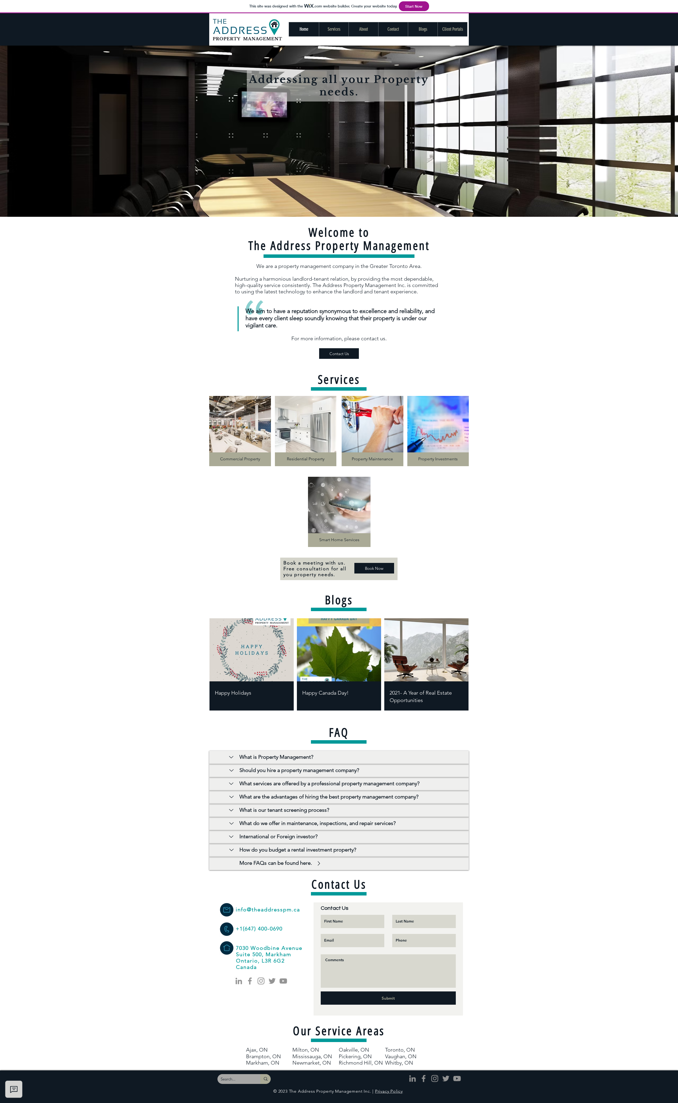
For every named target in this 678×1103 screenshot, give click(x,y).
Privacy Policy (389, 1091)
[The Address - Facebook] (250, 981)
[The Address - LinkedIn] (238, 981)
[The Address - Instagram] (261, 981)
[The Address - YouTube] (283, 981)
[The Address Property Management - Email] (226, 909)
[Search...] (265, 1079)
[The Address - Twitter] (272, 981)
